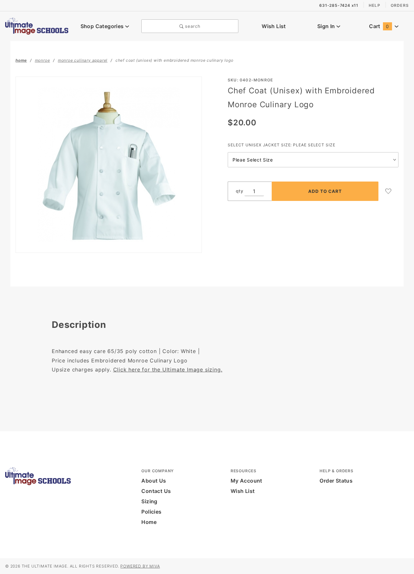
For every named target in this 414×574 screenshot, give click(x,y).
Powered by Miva (140, 566)
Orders (400, 5)
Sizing (149, 501)
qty (239, 190)
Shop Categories (103, 26)
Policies (151, 511)
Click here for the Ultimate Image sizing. (168, 369)
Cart (379, 26)
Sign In (326, 26)
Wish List (274, 26)
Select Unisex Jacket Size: (281, 144)
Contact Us (156, 491)
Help (374, 5)
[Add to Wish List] (388, 191)
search (192, 26)
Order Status (336, 480)
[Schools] (36, 25)
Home (149, 522)
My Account (246, 480)
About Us (153, 480)
